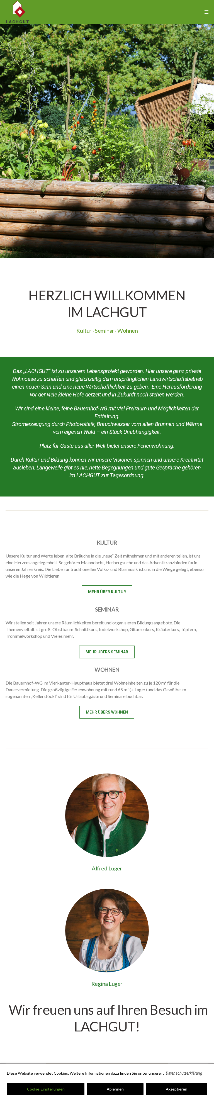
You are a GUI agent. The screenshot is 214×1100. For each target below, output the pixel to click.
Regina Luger (107, 985)
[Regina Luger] (107, 932)
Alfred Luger (107, 869)
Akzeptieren (176, 1089)
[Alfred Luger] (107, 816)
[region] (107, 1082)
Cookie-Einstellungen (45, 1089)
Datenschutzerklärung (185, 1073)
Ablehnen (115, 1089)
